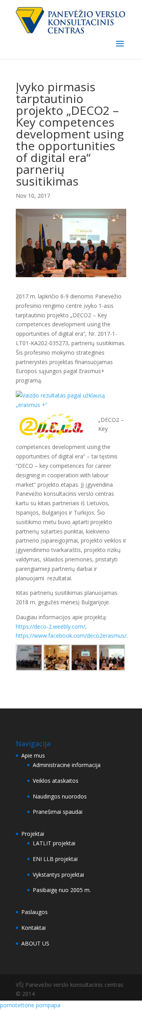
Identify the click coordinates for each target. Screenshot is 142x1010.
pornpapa (48, 1005)
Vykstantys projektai (58, 874)
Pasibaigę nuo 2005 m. (62, 890)
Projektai (32, 833)
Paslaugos (34, 912)
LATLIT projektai (54, 843)
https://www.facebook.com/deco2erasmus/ (71, 635)
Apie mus (33, 755)
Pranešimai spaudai (57, 811)
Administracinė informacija (67, 765)
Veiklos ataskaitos (55, 780)
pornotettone (17, 1005)
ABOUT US (35, 943)
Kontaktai (33, 927)
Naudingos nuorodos (60, 796)
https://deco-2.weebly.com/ (50, 626)
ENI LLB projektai (55, 859)
